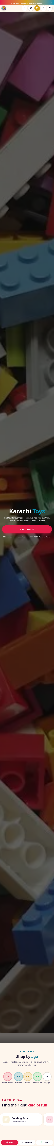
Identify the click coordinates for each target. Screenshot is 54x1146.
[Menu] (49, 8)
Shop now (25, 529)
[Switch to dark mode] (43, 8)
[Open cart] (37, 8)
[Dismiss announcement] (51, 2)
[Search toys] (24, 8)
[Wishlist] (31, 8)
